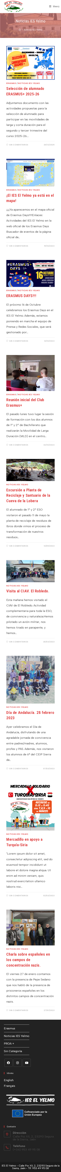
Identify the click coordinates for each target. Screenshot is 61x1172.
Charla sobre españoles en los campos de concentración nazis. (28, 959)
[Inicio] (20, 30)
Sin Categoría (13, 1051)
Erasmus (11, 83)
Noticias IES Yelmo (33, 30)
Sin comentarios (18, 145)
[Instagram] (18, 1063)
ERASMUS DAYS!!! (21, 296)
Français (9, 1086)
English (9, 1080)
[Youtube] (27, 1063)
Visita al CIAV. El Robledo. (27, 591)
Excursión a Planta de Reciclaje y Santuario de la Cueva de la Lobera (28, 495)
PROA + (9, 1043)
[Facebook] (8, 1063)
